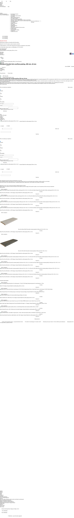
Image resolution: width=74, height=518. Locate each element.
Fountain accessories (14, 31)
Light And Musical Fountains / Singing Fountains (7, 502)
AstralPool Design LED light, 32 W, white (20, 295)
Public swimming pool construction (5, 500)
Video (1, 493)
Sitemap (1, 504)
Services (1, 3)
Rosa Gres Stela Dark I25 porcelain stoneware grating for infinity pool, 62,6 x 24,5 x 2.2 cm (44, 274)
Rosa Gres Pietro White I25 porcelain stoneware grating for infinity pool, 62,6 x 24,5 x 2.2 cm (44, 268)
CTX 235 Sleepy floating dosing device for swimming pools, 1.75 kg (33, 283)
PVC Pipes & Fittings (14, 18)
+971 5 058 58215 (3, 6)
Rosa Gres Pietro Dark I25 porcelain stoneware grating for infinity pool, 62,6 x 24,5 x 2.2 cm (32, 250)
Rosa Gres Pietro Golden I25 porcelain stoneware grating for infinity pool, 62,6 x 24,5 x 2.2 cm (45, 262)
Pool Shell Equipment (14, 21)
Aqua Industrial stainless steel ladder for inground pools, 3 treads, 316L (34, 312)
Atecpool (72, 66)
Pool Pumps (13, 16)
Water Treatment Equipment (15, 17)
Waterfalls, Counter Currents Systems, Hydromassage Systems (21, 20)
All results (32, 22)
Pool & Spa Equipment (3, 496)
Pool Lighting (13, 22)
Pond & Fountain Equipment (4, 497)
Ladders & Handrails (14, 23)
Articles (1, 4)
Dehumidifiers (13, 24)
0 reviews (40, 191)
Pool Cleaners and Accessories (16, 15)
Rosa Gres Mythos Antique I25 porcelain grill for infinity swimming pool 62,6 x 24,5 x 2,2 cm (44, 190)
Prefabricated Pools (14, 25)
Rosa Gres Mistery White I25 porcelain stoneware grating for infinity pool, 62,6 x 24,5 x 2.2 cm (33, 229)
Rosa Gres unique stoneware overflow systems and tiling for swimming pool (12, 499)
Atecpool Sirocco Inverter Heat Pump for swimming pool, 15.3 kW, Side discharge (39, 289)
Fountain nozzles (13, 28)
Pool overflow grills (3, 49)
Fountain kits (13, 30)
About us (1, 2)
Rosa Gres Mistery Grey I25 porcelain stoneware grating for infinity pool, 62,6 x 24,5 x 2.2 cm (45, 201)
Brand (1, 494)
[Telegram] (73, 53)
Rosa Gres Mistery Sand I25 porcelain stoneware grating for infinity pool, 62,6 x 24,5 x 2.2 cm (45, 207)
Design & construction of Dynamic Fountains (7, 501)
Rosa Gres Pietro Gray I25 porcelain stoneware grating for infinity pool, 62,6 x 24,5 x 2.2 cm (44, 256)
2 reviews (40, 296)
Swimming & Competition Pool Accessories (18, 27)
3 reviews (40, 314)
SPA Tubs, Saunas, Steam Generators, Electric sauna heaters (21, 19)
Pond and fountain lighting (15, 29)
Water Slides (13, 26)
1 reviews (40, 302)
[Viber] (71, 53)
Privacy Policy (2, 505)
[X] (70, 53)
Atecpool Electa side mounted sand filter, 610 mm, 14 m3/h (29, 306)
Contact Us (2, 5)
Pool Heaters (13, 14)
